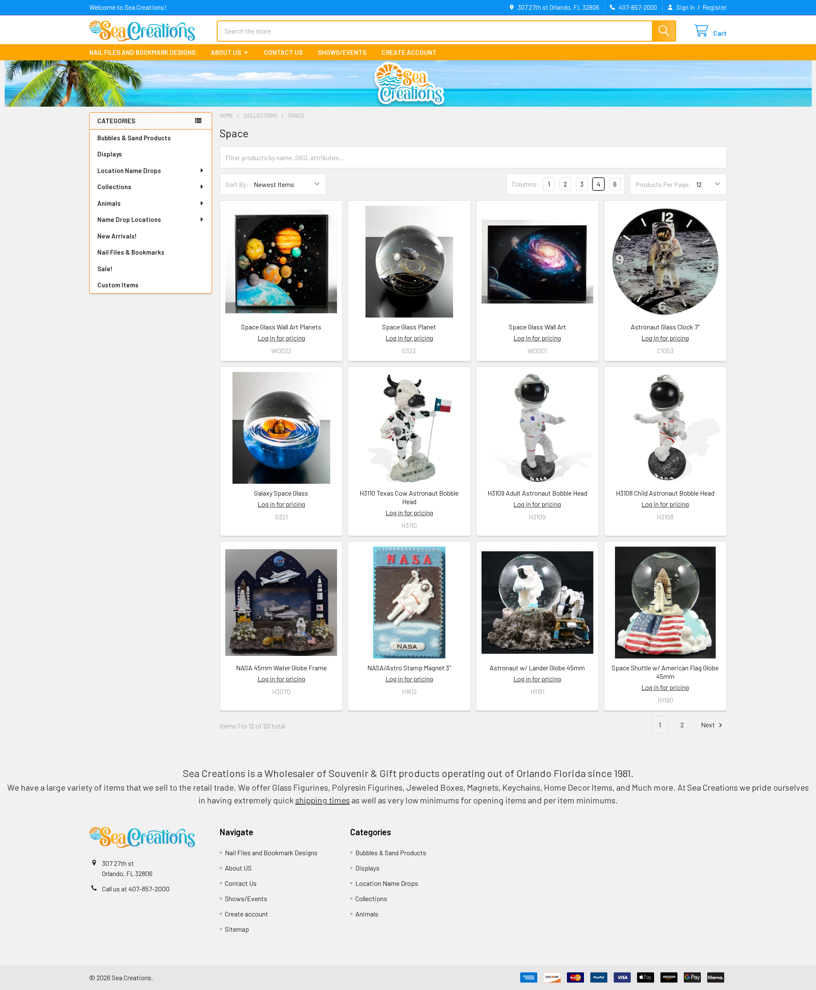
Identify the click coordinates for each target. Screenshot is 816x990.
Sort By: (237, 184)
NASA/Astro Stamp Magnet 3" (409, 668)
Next (708, 725)
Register (715, 7)
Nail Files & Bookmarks (130, 252)
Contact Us (283, 52)
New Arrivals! (117, 236)
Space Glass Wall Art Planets (281, 327)
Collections (114, 186)
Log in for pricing (281, 338)
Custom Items (118, 285)
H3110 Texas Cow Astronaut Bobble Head (409, 497)
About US (226, 52)
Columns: (525, 184)
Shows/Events (342, 52)
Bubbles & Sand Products (134, 138)
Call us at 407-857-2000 (136, 889)
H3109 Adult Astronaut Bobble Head (537, 493)
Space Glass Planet (409, 327)
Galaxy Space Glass (281, 493)
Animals (109, 203)
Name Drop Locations (129, 219)
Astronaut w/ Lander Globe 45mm (537, 668)
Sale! (105, 268)
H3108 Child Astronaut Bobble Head (665, 493)
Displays (109, 154)
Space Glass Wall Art (537, 327)
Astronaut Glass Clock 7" (665, 327)
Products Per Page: (663, 184)
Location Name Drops (129, 170)
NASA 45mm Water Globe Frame (281, 668)
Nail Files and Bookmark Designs (142, 52)
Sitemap (237, 929)
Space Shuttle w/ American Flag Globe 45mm (665, 672)
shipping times (322, 800)
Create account (409, 52)
